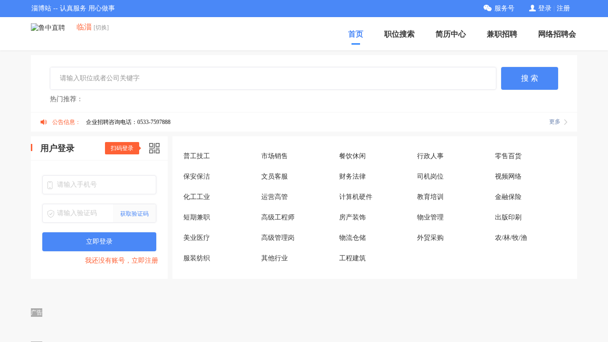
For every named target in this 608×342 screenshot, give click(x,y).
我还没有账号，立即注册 (121, 260)
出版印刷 (508, 217)
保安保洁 (196, 176)
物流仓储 (352, 237)
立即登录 (99, 241)
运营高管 (274, 196)
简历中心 (451, 34)
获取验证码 (134, 213)
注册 (563, 8)
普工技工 (196, 156)
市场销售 (274, 156)
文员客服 (274, 176)
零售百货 (508, 156)
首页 (355, 34)
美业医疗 (196, 237)
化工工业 (196, 196)
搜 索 (529, 78)
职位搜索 (399, 34)
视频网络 (508, 176)
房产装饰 (352, 217)
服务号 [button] (504, 8)
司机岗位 (430, 176)
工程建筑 (352, 258)
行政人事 (430, 156)
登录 (544, 8)
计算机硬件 (355, 196)
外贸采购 (430, 237)
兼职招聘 (502, 34)
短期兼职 (196, 217)
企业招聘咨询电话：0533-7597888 (128, 122)
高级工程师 (277, 217)
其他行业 (274, 258)
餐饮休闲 (352, 156)
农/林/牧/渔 (511, 237)
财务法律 (352, 176)
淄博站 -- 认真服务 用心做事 (73, 8)
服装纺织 (196, 258)
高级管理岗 (277, 237)
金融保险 (508, 196)
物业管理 (430, 217)
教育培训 (430, 196)
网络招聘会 (557, 34)
